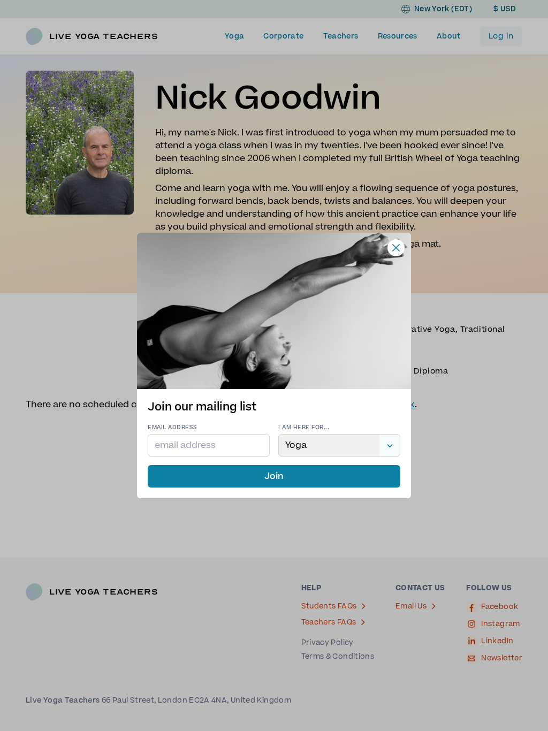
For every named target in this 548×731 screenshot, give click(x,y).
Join (274, 476)
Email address (172, 427)
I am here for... (303, 427)
